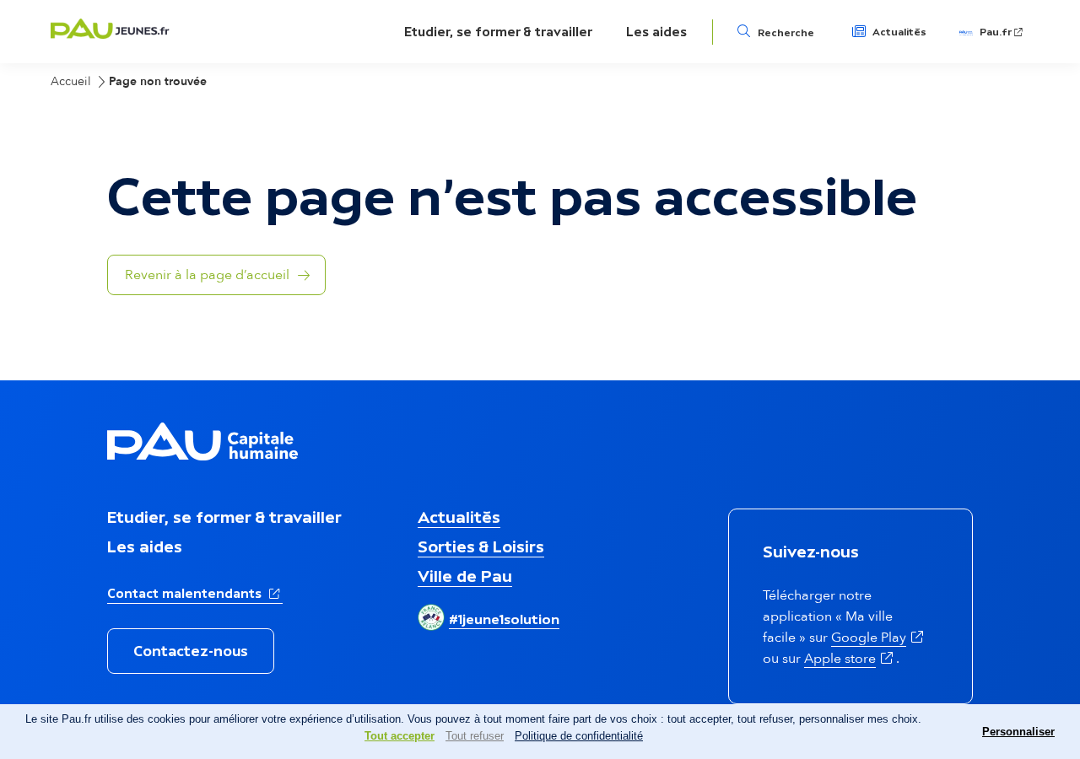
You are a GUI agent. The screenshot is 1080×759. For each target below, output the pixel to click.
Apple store (850, 658)
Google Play (878, 637)
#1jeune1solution (504, 619)
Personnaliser (1018, 731)
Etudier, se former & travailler (498, 31)
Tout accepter (399, 735)
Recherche (786, 33)
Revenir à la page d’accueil (207, 275)
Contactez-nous (190, 651)
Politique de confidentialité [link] (579, 735)
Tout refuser (475, 735)
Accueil (71, 81)
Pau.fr (1002, 32)
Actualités (899, 32)
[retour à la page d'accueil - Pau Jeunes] (110, 34)
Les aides (656, 31)
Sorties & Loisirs (481, 546)
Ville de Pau (465, 576)
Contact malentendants (195, 593)
